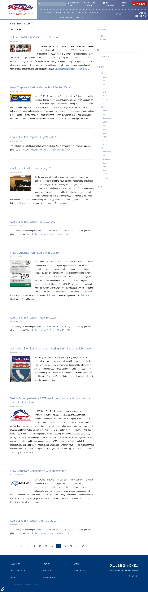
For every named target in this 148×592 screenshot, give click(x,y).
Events (66, 13)
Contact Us (79, 17)
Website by (31, 584)
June (104, 84)
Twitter (117, 14)
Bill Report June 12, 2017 (59, 234)
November (107, 114)
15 (34, 546)
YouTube (120, 14)
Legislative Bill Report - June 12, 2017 (33, 221)
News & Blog (94, 13)
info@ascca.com (39, 150)
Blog (19, 23)
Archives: (101, 67)
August (105, 77)
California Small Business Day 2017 (32, 168)
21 (71, 546)
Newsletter (104, 39)
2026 (101, 73)
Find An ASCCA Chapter (91, 4)
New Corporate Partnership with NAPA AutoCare (40, 87)
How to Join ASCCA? (49, 577)
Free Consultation (110, 4)
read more (28, 452)
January (105, 103)
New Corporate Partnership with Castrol (34, 252)
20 (65, 546)
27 (83, 546)
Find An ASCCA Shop (74, 4)
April (104, 92)
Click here (59, 118)
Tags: (99, 50)
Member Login (124, 4)
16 (40, 546)
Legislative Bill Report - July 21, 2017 (33, 137)
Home (12, 23)
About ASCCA (46, 13)
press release (105, 56)
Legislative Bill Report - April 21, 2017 (33, 520)
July (104, 80)
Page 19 (27, 23)
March (105, 95)
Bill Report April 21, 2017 (58, 533)
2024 (101, 148)
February (106, 99)
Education (57, 13)
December (107, 110)
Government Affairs (79, 13)
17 (46, 546)
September (107, 118)
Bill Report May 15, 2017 (58, 330)
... (27, 546)
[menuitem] (47, 13)
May (104, 88)
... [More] (99, 187)
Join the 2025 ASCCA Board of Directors (35, 37)
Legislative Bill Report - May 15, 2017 (33, 317)
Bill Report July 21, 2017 (58, 150)
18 (52, 546)
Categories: (102, 29)
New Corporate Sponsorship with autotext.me (38, 470)
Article (102, 36)
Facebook (113, 14)
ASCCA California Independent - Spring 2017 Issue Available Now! (51, 348)
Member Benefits (66, 17)
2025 (101, 107)
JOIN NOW (140, 3)
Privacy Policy (18, 584)
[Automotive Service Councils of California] (20, 9)
